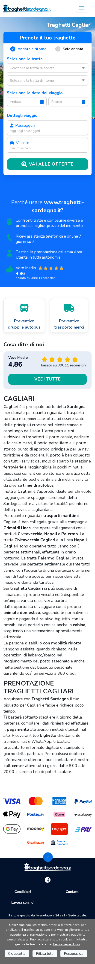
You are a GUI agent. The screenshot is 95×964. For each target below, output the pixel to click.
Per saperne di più (66, 944)
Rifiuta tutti (44, 953)
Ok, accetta (17, 953)
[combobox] (47, 68)
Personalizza (73, 953)
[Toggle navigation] (82, 8)
